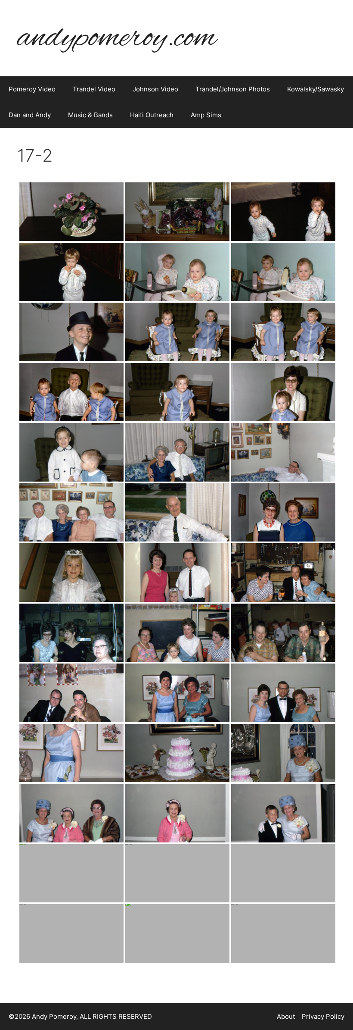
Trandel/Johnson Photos (232, 89)
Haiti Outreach (151, 115)
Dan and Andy (30, 115)
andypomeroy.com (116, 38)
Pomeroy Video (32, 89)
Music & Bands (90, 115)
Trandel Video (94, 89)
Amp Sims (206, 115)
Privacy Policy (323, 1016)
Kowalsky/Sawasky (315, 89)
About (286, 1016)
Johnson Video (155, 89)
